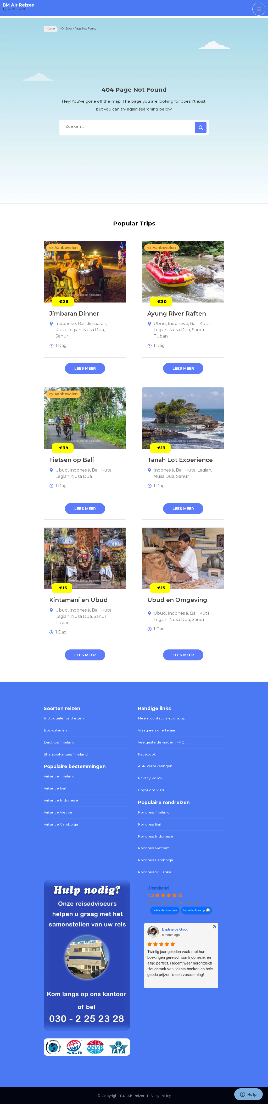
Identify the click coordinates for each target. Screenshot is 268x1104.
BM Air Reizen (19, 5)
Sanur (61, 336)
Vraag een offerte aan (157, 730)
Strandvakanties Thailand (66, 754)
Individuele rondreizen (64, 718)
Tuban (161, 336)
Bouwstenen (55, 730)
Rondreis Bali (149, 824)
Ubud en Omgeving (177, 599)
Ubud (160, 323)
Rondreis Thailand (154, 812)
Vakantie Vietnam (59, 812)
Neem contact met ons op (161, 718)
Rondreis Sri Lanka (154, 872)
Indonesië (65, 323)
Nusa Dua (93, 329)
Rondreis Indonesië (155, 836)
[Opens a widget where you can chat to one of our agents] (248, 1094)
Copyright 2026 (151, 790)
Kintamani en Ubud (78, 599)
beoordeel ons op (194, 910)
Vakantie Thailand (59, 776)
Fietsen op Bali (71, 459)
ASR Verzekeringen (155, 766)
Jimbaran (96, 323)
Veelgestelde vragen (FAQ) (162, 742)
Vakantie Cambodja (61, 824)
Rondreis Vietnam (154, 848)
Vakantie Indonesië (61, 800)
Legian (74, 329)
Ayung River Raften (176, 313)
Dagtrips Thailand (59, 742)
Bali (81, 323)
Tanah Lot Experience (180, 459)
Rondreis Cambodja (155, 860)
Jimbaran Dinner (74, 313)
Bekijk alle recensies (165, 910)
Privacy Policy (150, 778)
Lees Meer (85, 368)
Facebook (147, 754)
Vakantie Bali (55, 788)
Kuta (60, 329)
